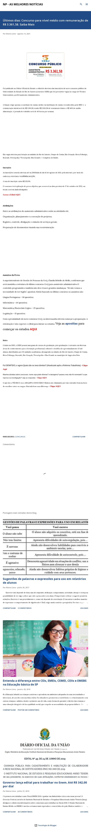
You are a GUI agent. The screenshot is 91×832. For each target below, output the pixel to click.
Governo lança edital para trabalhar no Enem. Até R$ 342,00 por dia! (45, 784)
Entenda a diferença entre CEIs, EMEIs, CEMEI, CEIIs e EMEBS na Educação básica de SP (44, 682)
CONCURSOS (20, 436)
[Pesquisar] (81, 4)
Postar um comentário (28, 710)
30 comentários (25, 812)
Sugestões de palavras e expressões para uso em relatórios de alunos (44, 580)
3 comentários (24, 608)
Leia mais (84, 608)
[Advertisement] (45, 129)
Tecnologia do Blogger (47, 825)
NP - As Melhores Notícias (23, 4)
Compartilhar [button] (79, 436)
